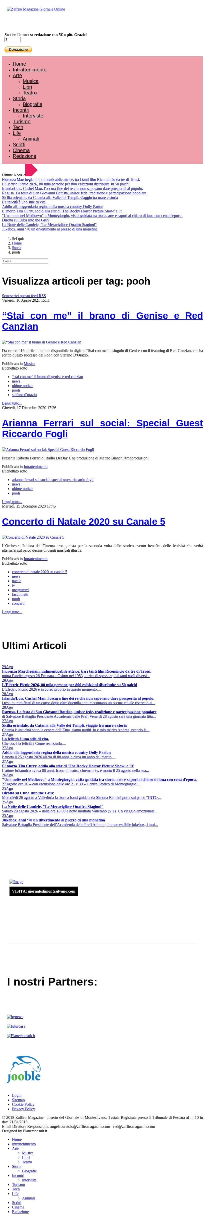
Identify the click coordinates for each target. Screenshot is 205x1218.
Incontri (21, 110)
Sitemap (18, 1100)
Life (17, 133)
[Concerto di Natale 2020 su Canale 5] (33, 537)
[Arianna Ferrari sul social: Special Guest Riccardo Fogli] (48, 449)
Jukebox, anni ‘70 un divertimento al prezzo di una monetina (50, 229)
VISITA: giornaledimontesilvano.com (43, 891)
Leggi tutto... (12, 403)
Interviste (33, 115)
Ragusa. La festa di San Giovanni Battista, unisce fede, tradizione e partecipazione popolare (74, 193)
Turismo (21, 121)
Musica (30, 81)
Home (19, 64)
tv (13, 585)
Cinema (21, 150)
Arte (17, 75)
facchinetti (20, 594)
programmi (20, 590)
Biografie (32, 104)
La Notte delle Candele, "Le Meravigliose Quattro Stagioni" (49, 224)
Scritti (19, 144)
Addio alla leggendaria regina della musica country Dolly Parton (52, 206)
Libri (27, 87)
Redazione (24, 156)
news (16, 381)
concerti (18, 603)
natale (16, 581)
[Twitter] (22, 23)
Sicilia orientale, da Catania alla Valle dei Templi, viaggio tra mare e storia (60, 197)
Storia (19, 98)
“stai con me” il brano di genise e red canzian (47, 377)
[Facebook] (17, 23)
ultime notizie (22, 386)
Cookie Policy (23, 1104)
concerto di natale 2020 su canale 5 (39, 572)
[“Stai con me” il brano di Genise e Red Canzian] (41, 342)
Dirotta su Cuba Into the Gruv (25, 220)
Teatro (30, 92)
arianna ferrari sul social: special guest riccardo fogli (53, 479)
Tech (18, 127)
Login (17, 1095)
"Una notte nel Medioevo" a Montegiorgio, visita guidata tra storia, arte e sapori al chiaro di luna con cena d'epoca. (92, 215)
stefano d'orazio (24, 395)
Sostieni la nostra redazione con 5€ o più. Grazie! (45, 35)
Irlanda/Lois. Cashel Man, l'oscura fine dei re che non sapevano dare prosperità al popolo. (72, 188)
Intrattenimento (29, 69)
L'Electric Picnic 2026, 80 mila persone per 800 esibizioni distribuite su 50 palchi (66, 184)
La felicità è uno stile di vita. (24, 202)
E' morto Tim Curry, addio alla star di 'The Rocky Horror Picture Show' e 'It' (62, 211)
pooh (16, 390)
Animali (31, 139)
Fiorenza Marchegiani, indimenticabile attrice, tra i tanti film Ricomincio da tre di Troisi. (71, 179)
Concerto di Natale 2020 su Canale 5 (83, 521)
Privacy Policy (23, 1109)
